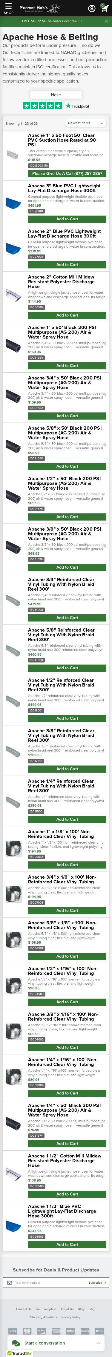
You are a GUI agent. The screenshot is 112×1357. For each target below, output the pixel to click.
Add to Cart (67, 219)
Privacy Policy (71, 1317)
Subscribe (96, 1283)
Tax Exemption (46, 1309)
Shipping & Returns (43, 1317)
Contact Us (23, 1309)
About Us (67, 1309)
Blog (81, 1309)
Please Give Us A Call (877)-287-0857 (67, 173)
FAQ (92, 1309)
